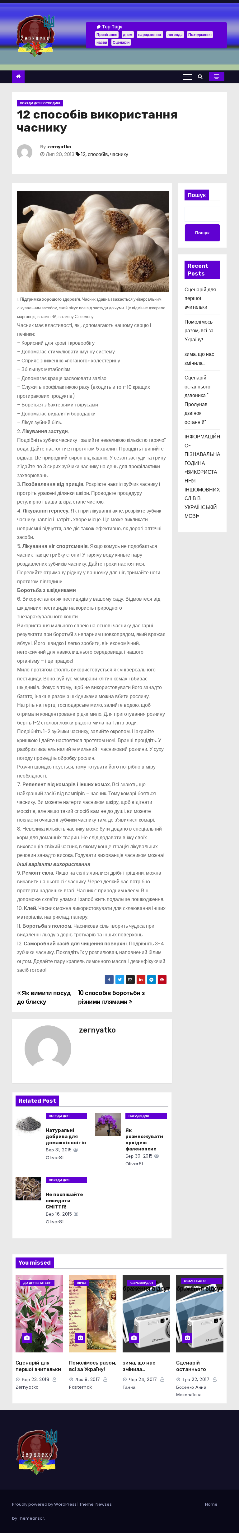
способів (98, 154)
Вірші (81, 1282)
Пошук (197, 195)
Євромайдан (141, 1282)
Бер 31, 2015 (59, 1150)
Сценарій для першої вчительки (200, 298)
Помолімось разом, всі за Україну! (199, 330)
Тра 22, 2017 (195, 1379)
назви (101, 42)
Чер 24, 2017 (143, 1379)
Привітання (106, 34)
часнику (119, 154)
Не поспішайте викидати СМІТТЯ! (64, 1201)
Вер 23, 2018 (35, 1379)
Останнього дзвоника (195, 1281)
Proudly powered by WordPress (44, 1504)
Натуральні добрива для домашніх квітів (66, 1136)
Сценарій (121, 42)
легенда (175, 34)
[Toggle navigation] (187, 77)
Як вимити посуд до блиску (43, 997)
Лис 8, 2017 (87, 1379)
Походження (200, 34)
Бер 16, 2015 (59, 1214)
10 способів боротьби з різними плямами (111, 997)
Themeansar (31, 1518)
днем (128, 34)
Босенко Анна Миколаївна (191, 1391)
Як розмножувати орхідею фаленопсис (144, 1139)
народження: (150, 34)
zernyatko (59, 147)
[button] (202, 76)
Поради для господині (40, 103)
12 (83, 154)
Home (211, 1504)
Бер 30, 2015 (139, 1156)
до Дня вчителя (37, 1282)
